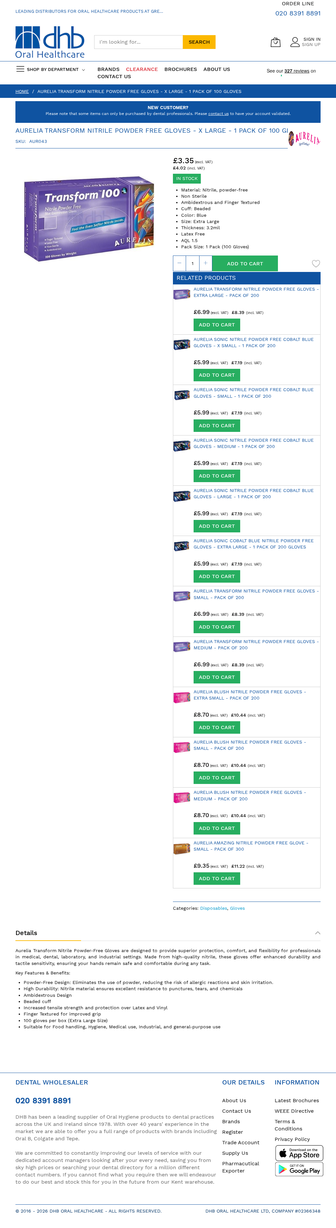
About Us (234, 1100)
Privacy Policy (292, 1139)
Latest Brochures (297, 1100)
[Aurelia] (304, 139)
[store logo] (49, 42)
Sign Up (311, 44)
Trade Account (241, 1142)
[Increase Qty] (205, 263)
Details (26, 933)
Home (22, 91)
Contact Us (114, 76)
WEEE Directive (294, 1111)
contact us (218, 113)
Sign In (312, 39)
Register (232, 1132)
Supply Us (235, 1153)
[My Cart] (276, 42)
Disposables (213, 908)
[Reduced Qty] (179, 263)
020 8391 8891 (298, 13)
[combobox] (138, 42)
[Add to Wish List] (316, 263)
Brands (231, 1121)
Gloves (237, 908)
